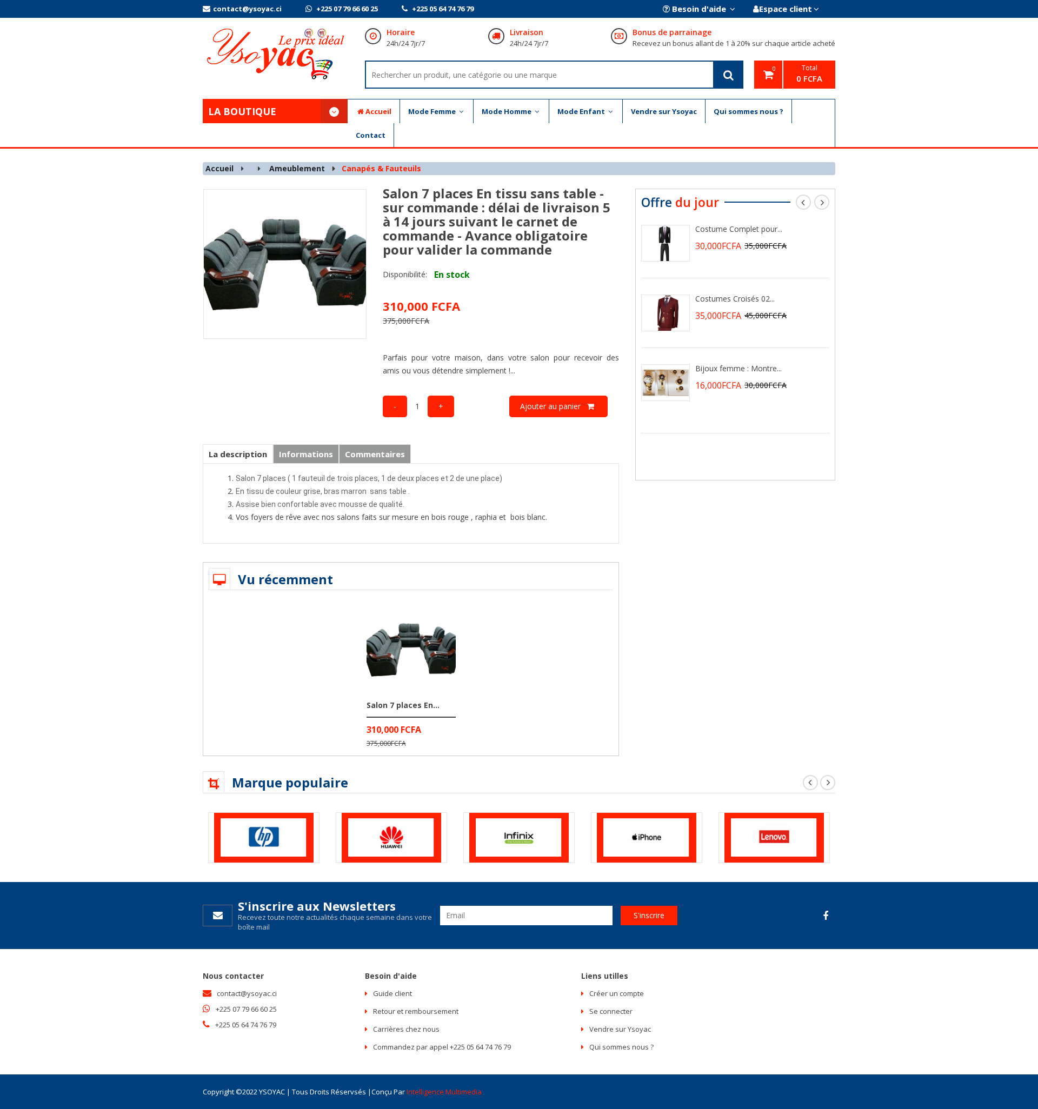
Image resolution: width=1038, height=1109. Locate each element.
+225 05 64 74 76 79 (442, 9)
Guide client (392, 993)
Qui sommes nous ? (748, 111)
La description (238, 454)
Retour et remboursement (415, 1011)
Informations (306, 454)
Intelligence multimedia (444, 1092)
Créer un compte (616, 993)
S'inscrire (649, 915)
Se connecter (611, 1011)
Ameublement (297, 168)
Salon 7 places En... (403, 705)
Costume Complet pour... (738, 229)
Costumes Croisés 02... (735, 298)
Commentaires (375, 454)
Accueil (378, 111)
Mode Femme (432, 111)
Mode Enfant (582, 111)
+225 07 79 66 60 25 (346, 9)
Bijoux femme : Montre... (738, 368)
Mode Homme (507, 111)
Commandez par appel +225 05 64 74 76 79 (442, 1047)
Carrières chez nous (406, 1029)
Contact (370, 135)
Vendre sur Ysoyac (664, 111)
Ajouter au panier (553, 406)
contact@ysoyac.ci (247, 9)
